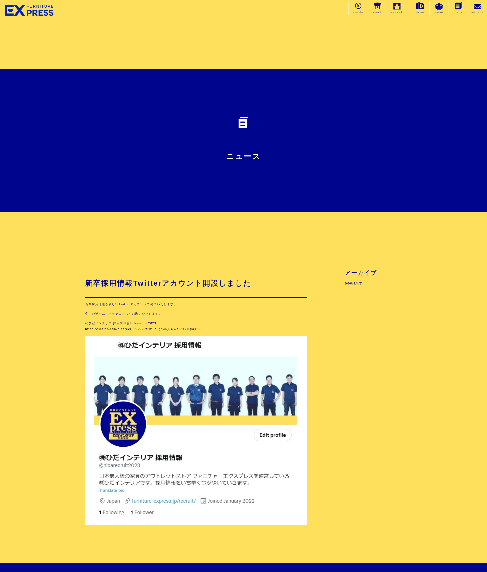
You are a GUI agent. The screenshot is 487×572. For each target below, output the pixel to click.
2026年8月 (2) (353, 283)
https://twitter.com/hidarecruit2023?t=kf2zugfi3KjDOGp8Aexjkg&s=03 (144, 328)
